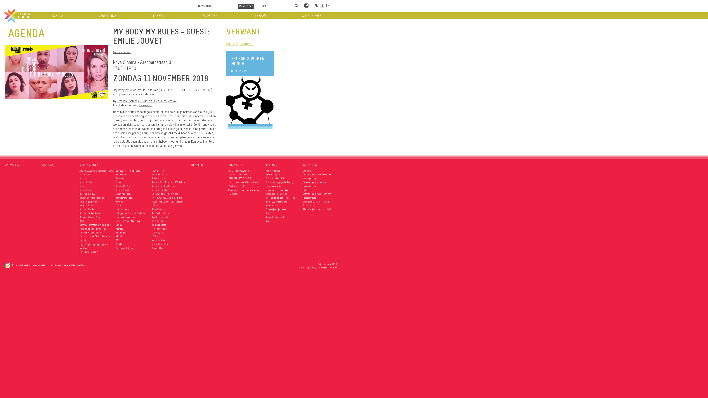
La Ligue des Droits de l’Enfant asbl (132, 213)
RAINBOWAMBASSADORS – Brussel (168, 197)
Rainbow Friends (159, 190)
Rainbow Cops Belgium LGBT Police (168, 182)
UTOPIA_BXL (158, 232)
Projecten (210, 16)
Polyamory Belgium (124, 248)
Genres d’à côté (123, 186)
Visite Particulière (160, 244)
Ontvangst (13, 165)
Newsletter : (205, 6)
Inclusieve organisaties (276, 201)
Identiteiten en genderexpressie (280, 197)
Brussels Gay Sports (88, 209)
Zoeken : (264, 6)
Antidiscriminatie (274, 170)
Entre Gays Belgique (88, 252)
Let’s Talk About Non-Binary (129, 221)
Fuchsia (119, 182)
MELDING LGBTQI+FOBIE (239, 178)
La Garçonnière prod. (125, 209)
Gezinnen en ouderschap (277, 190)
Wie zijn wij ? (311, 16)
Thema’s (261, 16)
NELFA (119, 236)
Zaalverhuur (308, 205)
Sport (268, 221)
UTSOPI (155, 236)
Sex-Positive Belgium (161, 213)
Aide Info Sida (85, 182)
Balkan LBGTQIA (87, 194)
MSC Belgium (122, 232)
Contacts (307, 170)
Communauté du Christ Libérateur (94, 236)
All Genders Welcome (238, 170)
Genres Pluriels (123, 190)
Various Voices (158, 240)
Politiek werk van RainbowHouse (243, 182)
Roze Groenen (158, 209)
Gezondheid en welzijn (276, 194)
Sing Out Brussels (160, 217)
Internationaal (272, 205)
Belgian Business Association (93, 197)
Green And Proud (123, 194)
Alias (81, 186)
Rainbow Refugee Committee (165, 194)
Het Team (307, 190)
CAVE (82, 221)
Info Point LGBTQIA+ (237, 174)
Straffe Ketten (158, 221)
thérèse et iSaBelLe (161, 228)
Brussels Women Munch (248, 61)
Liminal (119, 225)
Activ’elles (84, 178)
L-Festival (145, 105)
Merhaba (119, 228)
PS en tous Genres (160, 174)
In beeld (159, 16)
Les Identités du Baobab (127, 217)
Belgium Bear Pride (88, 201)
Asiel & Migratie (273, 174)
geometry (305, 267)
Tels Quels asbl (159, 225)
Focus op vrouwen (122, 52)
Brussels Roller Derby (89, 213)
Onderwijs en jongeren (276, 209)
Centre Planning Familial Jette (93, 228)
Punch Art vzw (158, 178)
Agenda (57, 16)
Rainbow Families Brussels (164, 186)
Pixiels (119, 244)
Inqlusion (120, 201)
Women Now (157, 248)
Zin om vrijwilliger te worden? (317, 209)
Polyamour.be (158, 170)
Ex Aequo (120, 178)
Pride (268, 213)
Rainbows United (236, 186)
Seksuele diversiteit (275, 217)
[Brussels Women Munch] (250, 100)
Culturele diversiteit (275, 178)
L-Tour (119, 205)
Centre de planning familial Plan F (95, 225)
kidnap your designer (327, 267)
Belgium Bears (86, 205)
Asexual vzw (85, 190)
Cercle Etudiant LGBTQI (90, 232)
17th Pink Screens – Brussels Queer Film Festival (147, 101)
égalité (82, 240)
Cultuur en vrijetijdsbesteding (279, 182)
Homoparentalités (124, 197)
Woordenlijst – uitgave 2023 (316, 201)
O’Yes (118, 240)
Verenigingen (108, 16)
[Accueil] (17, 15)
